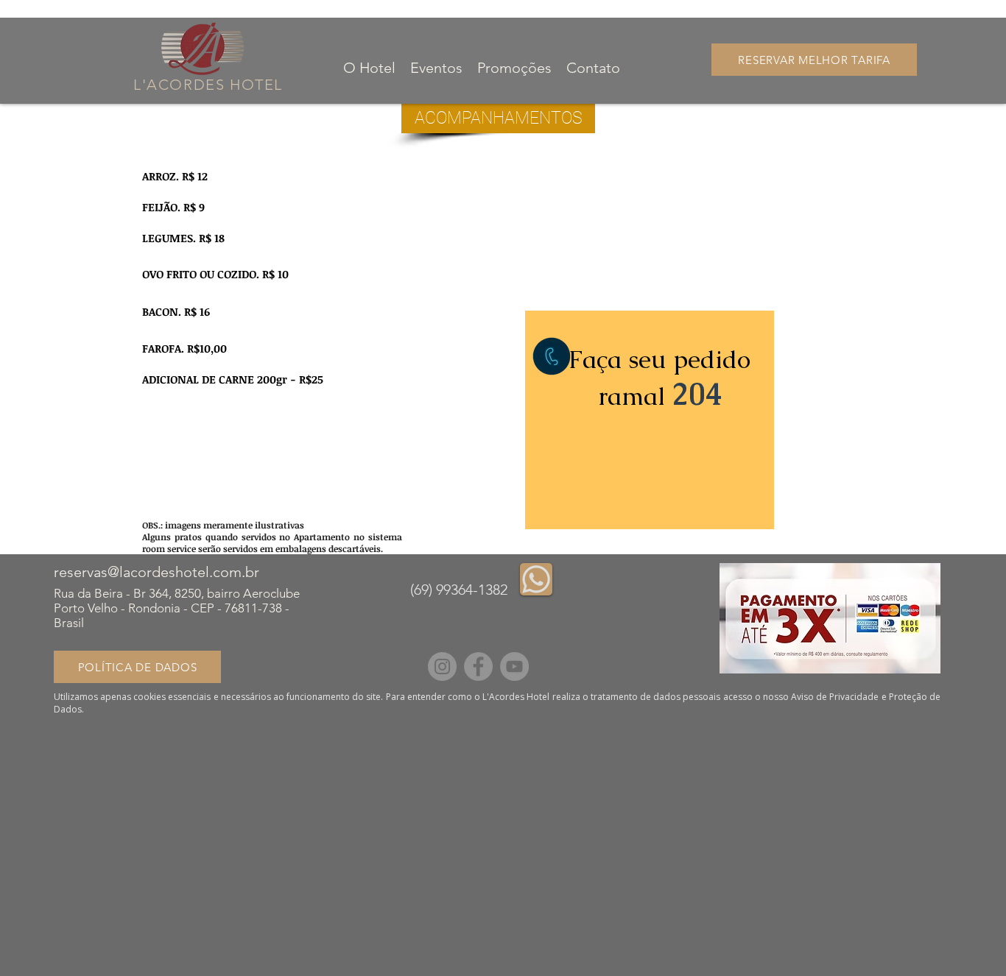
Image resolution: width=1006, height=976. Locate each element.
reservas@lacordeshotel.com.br (156, 572)
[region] (649, 420)
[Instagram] (442, 666)
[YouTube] (514, 666)
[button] (498, 118)
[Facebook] (478, 666)
